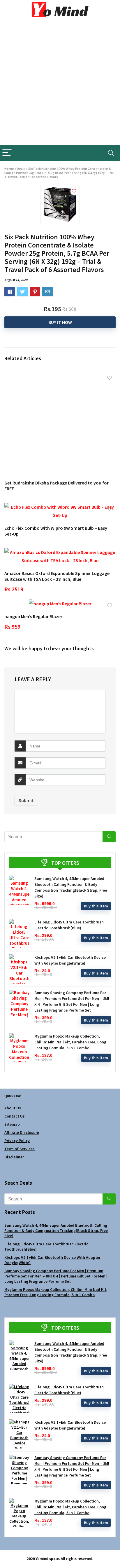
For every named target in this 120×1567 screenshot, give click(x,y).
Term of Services (19, 1148)
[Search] (111, 153)
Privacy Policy (17, 1140)
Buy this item (96, 906)
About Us (12, 1108)
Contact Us (14, 1116)
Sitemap (12, 1124)
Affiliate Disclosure (21, 1132)
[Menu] (7, 153)
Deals (21, 168)
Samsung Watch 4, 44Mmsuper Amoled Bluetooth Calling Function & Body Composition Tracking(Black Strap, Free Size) (56, 1230)
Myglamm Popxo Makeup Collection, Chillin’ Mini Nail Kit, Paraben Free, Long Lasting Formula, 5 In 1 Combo (70, 1041)
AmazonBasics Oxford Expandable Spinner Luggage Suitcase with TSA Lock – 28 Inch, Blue (57, 576)
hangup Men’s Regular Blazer (33, 616)
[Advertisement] (60, 82)
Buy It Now (60, 322)
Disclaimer (14, 1157)
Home (9, 168)
